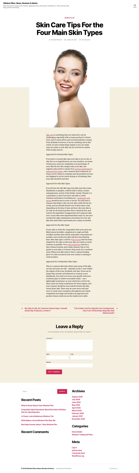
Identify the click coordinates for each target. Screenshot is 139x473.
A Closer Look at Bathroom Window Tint (37, 416)
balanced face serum (54, 171)
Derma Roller (70, 17)
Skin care (50, 135)
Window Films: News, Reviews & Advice (20, 3)
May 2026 (76, 405)
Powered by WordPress (63, 468)
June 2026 (76, 402)
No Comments (86, 40)
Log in (74, 448)
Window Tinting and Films (82, 435)
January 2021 (77, 416)
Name (48, 354)
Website (48, 362)
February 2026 (78, 413)
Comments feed (78, 453)
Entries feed (77, 450)
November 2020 (78, 419)
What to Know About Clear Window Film (37, 406)
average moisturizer (83, 169)
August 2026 (77, 397)
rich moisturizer (74, 245)
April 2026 (76, 408)
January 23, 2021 (72, 40)
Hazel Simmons (57, 40)
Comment (49, 338)
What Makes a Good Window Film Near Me (38, 420)
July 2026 (76, 400)
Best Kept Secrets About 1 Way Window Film (39, 425)
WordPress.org (78, 456)
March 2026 (77, 411)
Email (71, 354)
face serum (76, 240)
